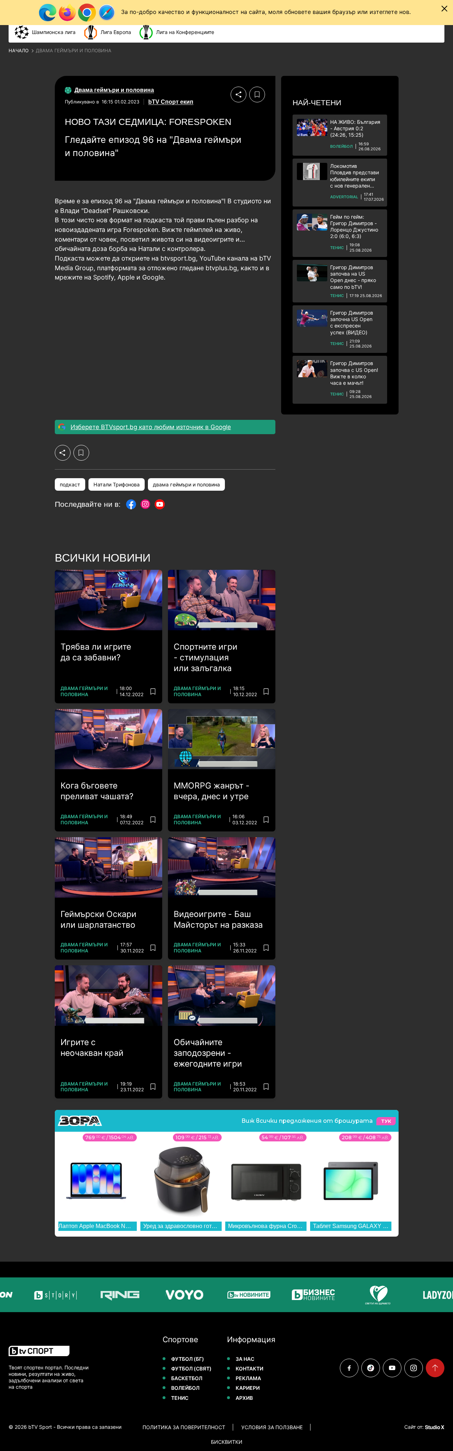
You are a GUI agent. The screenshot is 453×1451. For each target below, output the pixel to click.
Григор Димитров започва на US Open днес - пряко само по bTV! (353, 277)
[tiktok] (370, 1368)
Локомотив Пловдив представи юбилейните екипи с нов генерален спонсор (354, 176)
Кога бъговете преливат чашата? (97, 791)
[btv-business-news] (309, 1294)
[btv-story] (51, 1294)
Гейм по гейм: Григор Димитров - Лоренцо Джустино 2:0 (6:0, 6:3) (354, 226)
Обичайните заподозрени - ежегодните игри (208, 1053)
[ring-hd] (116, 1294)
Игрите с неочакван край (92, 1047)
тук (386, 1121)
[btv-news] (245, 1294)
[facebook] (349, 1368)
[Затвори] (444, 8)
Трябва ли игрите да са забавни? (96, 652)
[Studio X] (434, 1427)
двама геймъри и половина (186, 484)
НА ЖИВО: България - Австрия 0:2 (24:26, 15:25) (355, 128)
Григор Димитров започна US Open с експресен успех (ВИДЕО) (351, 322)
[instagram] (413, 1368)
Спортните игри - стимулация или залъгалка (205, 657)
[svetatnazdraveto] (374, 1294)
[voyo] (180, 1294)
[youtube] (392, 1368)
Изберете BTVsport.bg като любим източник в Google (151, 427)
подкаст (70, 484)
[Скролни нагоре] (435, 1368)
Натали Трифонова (116, 484)
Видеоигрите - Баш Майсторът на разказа (218, 919)
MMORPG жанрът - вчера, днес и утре (212, 791)
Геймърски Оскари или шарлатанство (98, 919)
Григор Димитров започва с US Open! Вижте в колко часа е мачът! (354, 373)
